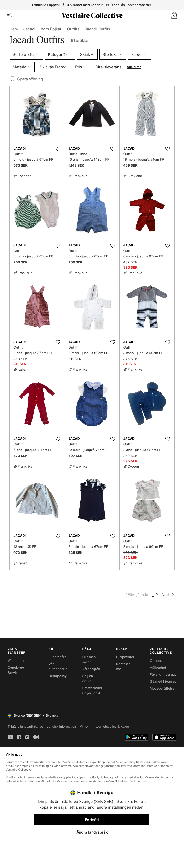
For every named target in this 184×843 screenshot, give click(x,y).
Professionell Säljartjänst (92, 691)
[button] (174, 15)
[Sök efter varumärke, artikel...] (10, 15)
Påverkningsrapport (165, 674)
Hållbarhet (158, 667)
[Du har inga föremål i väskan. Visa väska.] (174, 15)
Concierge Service (16, 670)
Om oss (156, 660)
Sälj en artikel (87, 679)
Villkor (84, 726)
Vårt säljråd (91, 669)
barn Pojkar (51, 29)
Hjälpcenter (125, 657)
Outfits (73, 29)
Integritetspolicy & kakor (111, 726)
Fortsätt (92, 820)
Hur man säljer (89, 660)
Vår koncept (17, 660)
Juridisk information (61, 726)
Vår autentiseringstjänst (64, 667)
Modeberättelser (163, 688)
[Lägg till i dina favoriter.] (58, 149)
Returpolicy (58, 676)
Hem (14, 29)
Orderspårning (60, 657)
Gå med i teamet (163, 681)
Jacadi (29, 29)
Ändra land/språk (92, 832)
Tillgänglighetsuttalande (25, 726)
